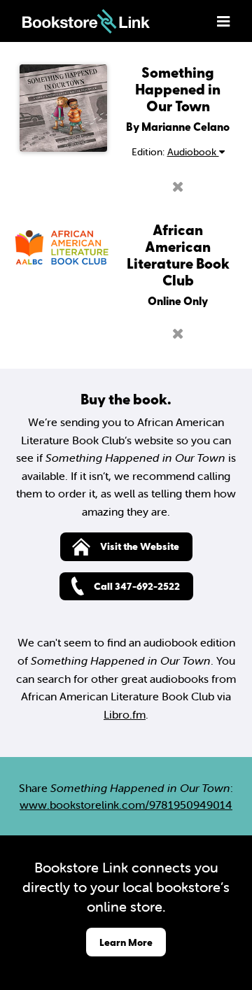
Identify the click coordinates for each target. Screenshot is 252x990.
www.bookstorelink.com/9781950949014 (126, 805)
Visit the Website (139, 546)
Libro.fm (125, 714)
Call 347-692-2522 (137, 586)
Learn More (126, 942)
